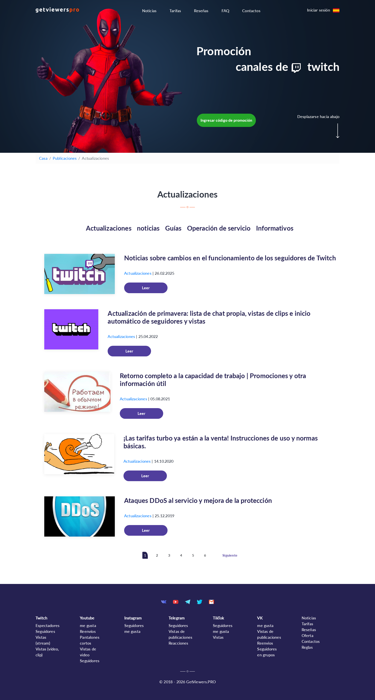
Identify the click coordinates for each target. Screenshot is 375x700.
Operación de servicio (219, 228)
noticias (148, 228)
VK (259, 617)
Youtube (87, 617)
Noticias (149, 10)
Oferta (307, 635)
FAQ (225, 10)
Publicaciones (65, 158)
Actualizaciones (109, 228)
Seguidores (45, 631)
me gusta (88, 625)
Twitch (41, 617)
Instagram (133, 617)
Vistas (218, 637)
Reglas (307, 647)
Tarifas (175, 10)
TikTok (218, 617)
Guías (173, 228)
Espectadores (47, 625)
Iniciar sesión (318, 10)
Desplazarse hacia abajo (318, 116)
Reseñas (201, 10)
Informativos (274, 228)
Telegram (177, 617)
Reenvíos (87, 631)
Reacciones (178, 643)
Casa (43, 158)
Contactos (251, 10)
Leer (146, 287)
